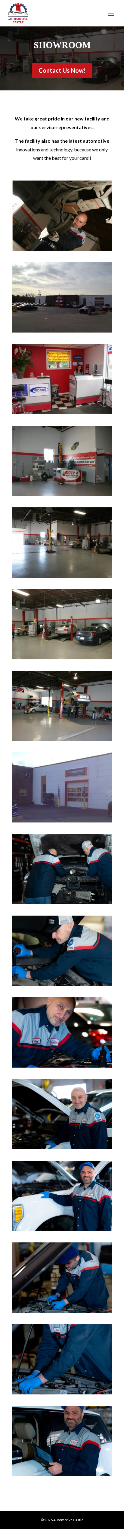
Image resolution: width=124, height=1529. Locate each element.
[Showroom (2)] (62, 330)
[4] (62, 984)
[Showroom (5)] (62, 576)
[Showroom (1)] (62, 739)
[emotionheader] (62, 820)
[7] (62, 1147)
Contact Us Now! (62, 70)
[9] (62, 1311)
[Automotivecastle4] (62, 249)
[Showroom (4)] (62, 494)
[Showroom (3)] (62, 412)
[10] (62, 1392)
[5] (62, 902)
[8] (62, 1229)
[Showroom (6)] (62, 657)
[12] (62, 1474)
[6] (62, 1065)
